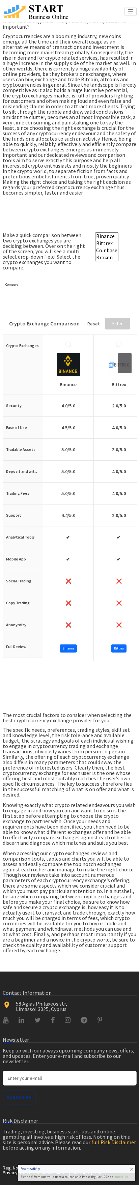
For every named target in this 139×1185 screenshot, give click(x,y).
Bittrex (119, 648)
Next (125, 363)
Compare (11, 284)
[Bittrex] (106, 243)
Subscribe (19, 1097)
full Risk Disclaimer (113, 1142)
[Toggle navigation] (130, 11)
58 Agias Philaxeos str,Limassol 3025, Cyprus (41, 1006)
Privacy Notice (17, 1172)
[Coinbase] (106, 250)
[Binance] (106, 236)
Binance (68, 648)
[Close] (131, 1168)
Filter (117, 324)
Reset (93, 324)
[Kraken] (106, 257)
